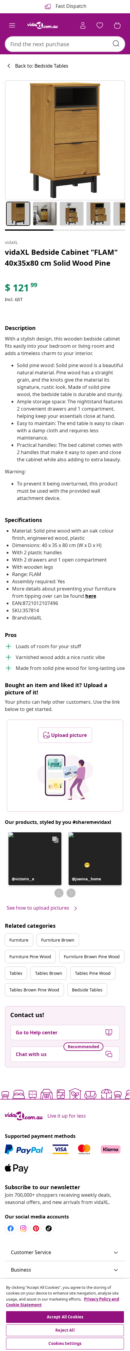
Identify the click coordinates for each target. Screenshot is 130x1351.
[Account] (83, 25)
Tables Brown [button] (48, 973)
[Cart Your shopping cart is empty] (117, 25)
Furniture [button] (18, 940)
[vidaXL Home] (43, 25)
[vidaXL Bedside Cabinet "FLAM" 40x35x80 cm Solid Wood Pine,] (65, 140)
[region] (65, 1315)
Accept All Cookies (65, 1317)
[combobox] (65, 44)
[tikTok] (49, 1228)
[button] (34, 858)
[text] (21, 289)
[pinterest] (36, 1228)
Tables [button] (15, 973)
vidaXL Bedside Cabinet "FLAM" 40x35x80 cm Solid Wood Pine (61, 257)
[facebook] (11, 1228)
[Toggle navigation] (12, 25)
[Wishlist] (100, 25)
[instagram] (23, 1228)
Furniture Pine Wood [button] (30, 956)
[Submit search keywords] (116, 43)
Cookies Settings (64, 1343)
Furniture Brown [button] (57, 940)
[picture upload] (65, 777)
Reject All (64, 1330)
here (90, 596)
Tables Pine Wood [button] (93, 973)
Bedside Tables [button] (87, 990)
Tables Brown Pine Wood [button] (34, 990)
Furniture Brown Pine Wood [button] (92, 956)
